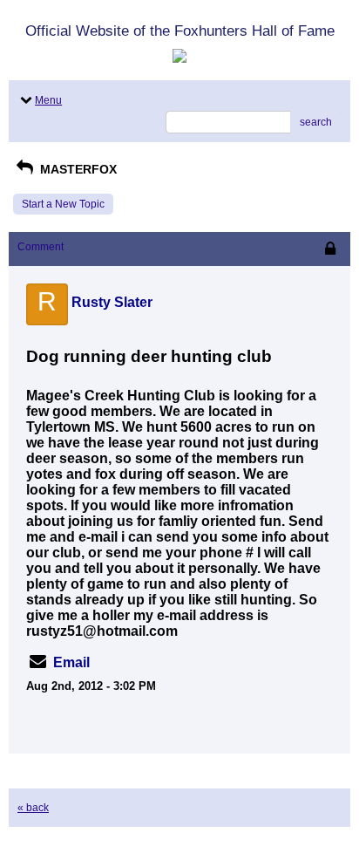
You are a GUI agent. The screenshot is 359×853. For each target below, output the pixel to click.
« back (33, 808)
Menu (48, 100)
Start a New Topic (63, 204)
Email (71, 662)
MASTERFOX (77, 169)
